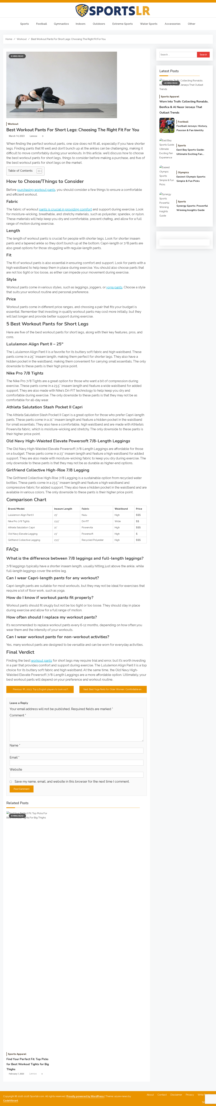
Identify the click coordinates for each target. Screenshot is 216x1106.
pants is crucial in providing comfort (65, 209)
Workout (13, 124)
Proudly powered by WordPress (85, 1096)
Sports (24, 23)
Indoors (80, 23)
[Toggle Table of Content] (37, 171)
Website (16, 769)
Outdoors (99, 23)
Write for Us (204, 1094)
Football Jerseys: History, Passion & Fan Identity (191, 128)
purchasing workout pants (36, 190)
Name (15, 745)
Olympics (183, 172)
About (150, 1094)
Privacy (190, 1094)
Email (14, 757)
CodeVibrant (10, 1100)
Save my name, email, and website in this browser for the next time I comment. (72, 781)
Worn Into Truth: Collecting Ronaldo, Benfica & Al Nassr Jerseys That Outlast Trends (183, 107)
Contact (162, 1094)
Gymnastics (61, 23)
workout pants (41, 660)
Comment (18, 715)
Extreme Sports (122, 23)
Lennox (33, 136)
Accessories (172, 23)
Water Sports (148, 23)
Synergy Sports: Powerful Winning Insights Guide (192, 208)
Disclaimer (176, 1094)
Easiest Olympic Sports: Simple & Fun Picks (191, 179)
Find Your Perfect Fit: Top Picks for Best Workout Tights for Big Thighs (27, 1064)
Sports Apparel (17, 1054)
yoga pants (114, 287)
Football (41, 23)
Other (191, 23)
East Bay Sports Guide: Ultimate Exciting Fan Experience (190, 152)
